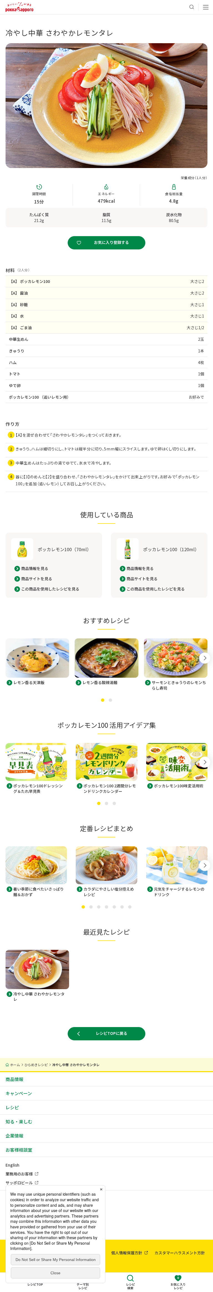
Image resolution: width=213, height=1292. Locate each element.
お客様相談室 (19, 1149)
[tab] (102, 700)
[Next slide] (204, 658)
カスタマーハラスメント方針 (179, 1252)
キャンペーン (19, 1093)
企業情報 (14, 1135)
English (12, 1165)
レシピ (12, 1107)
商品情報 (14, 1079)
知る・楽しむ (19, 1121)
